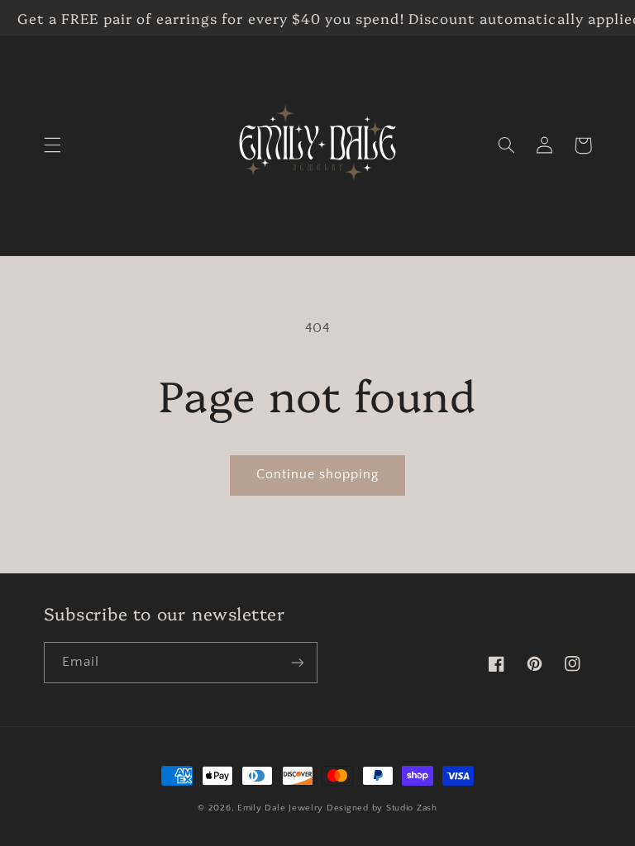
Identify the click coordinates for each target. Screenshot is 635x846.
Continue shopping (318, 475)
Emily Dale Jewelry (280, 808)
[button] (52, 145)
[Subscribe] (298, 662)
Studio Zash (411, 808)
